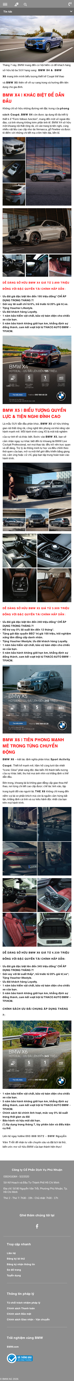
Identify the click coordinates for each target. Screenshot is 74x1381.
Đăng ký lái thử (16, 1258)
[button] (26, 4)
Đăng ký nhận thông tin (21, 1264)
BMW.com (13, 1346)
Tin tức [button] (7, 11)
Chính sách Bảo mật (19, 1313)
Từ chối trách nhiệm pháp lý (23, 1302)
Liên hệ (11, 1253)
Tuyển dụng (14, 1275)
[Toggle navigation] (5, 4)
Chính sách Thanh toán (21, 1308)
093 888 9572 (34, 1136)
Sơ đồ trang (14, 1269)
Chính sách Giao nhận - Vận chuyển (28, 1319)
